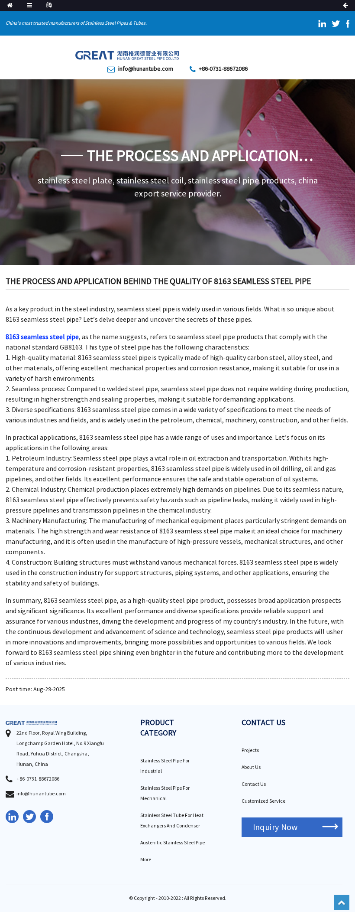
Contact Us (254, 784)
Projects (250, 750)
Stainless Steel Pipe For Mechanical (165, 793)
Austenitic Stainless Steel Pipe (172, 843)
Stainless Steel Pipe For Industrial (165, 766)
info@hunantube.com (145, 69)
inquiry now (275, 827)
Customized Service (263, 801)
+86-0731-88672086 (223, 69)
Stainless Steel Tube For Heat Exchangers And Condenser (171, 820)
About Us (251, 767)
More (145, 859)
